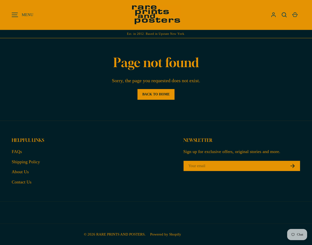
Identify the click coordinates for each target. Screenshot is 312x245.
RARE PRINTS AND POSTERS (120, 234)
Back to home (156, 94)
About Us (20, 171)
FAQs (17, 151)
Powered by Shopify (165, 234)
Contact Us (21, 182)
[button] (284, 14)
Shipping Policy (26, 161)
